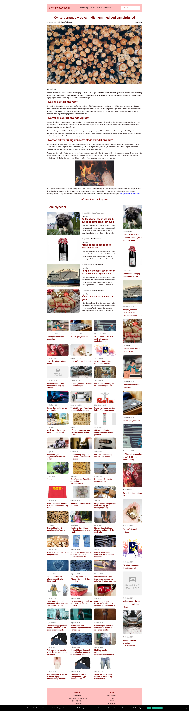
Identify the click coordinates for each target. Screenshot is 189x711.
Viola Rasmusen (96, 239)
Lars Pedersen (66, 22)
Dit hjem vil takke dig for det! (130, 194)
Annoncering (83, 8)
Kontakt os (108, 8)
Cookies (99, 8)
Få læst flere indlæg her (94, 199)
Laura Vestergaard (98, 213)
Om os (92, 8)
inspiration (138, 22)
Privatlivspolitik (157, 708)
